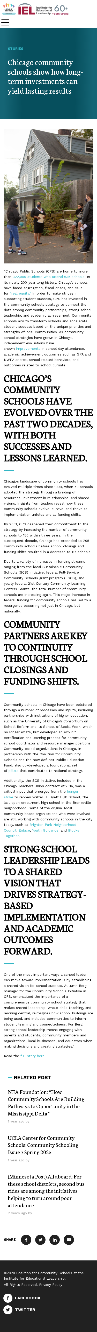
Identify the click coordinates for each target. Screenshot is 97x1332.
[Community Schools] (41, 8)
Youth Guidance (45, 830)
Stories (15, 49)
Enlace (24, 830)
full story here (32, 1056)
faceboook (28, 1297)
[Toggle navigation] (5, 23)
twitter (25, 1309)
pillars (13, 771)
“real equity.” (20, 293)
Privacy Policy (50, 1285)
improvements (28, 349)
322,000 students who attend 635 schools (49, 277)
